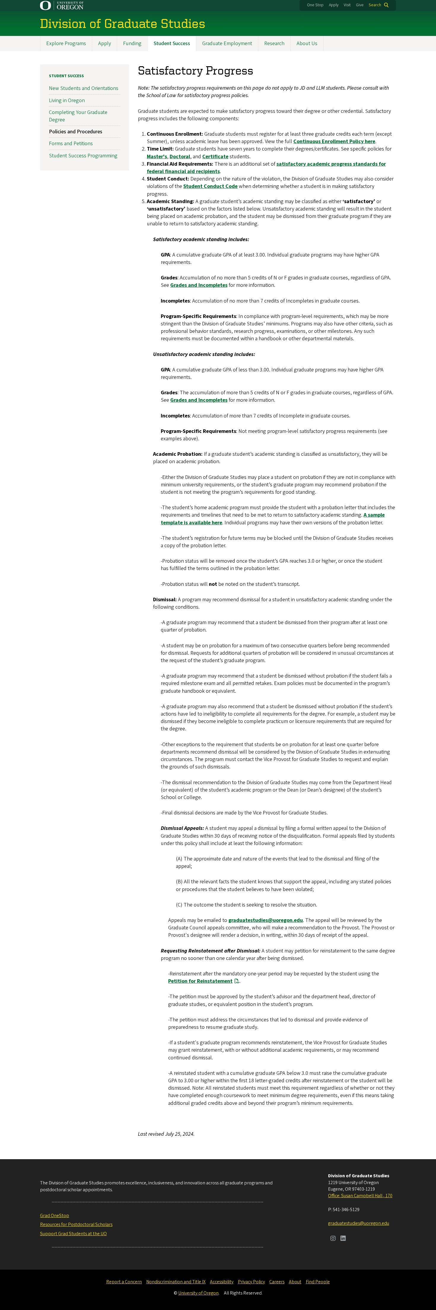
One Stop (315, 5)
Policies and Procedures (75, 131)
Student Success (172, 43)
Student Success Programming (83, 155)
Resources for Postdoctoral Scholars (76, 1224)
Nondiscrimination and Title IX (176, 1282)
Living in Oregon (67, 100)
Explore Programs (66, 43)
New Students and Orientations (83, 88)
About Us (307, 43)
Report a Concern (124, 1282)
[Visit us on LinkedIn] (343, 1239)
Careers (276, 1282)
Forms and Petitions (71, 143)
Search (375, 5)
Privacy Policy (251, 1282)
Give (360, 5)
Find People (318, 1282)
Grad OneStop (54, 1215)
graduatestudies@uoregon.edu (358, 1223)
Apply (333, 5)
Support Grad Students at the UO (73, 1233)
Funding (132, 43)
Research (274, 43)
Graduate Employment (227, 43)
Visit (347, 5)
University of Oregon (198, 1293)
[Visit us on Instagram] (333, 1239)
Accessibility (221, 1282)
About (295, 1282)
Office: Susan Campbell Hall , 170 (360, 1195)
